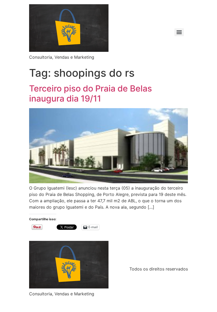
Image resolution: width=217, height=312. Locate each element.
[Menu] (179, 32)
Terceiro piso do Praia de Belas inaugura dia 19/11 (90, 93)
